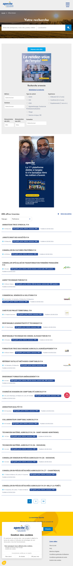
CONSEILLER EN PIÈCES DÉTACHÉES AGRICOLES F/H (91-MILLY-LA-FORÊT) (31, 486)
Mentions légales (54, 551)
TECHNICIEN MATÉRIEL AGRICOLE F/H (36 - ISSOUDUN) (23, 445)
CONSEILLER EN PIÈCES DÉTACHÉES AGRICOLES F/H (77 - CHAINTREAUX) (31, 471)
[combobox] (50, 28)
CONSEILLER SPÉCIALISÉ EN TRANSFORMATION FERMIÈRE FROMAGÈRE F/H (30, 264)
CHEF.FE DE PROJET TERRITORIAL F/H (17, 311)
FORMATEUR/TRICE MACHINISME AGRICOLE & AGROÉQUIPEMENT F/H (29, 349)
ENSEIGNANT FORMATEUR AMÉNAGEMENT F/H (20, 377)
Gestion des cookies (55, 560)
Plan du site (52, 545)
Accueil (3, 13)
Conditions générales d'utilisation (59, 554)
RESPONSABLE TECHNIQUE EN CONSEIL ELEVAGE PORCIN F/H (26, 336)
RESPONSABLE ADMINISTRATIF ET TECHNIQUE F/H (22, 323)
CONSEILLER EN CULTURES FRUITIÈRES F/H (19, 250)
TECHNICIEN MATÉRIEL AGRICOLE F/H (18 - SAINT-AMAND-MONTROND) (30, 432)
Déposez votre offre (36, 49)
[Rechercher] (68, 28)
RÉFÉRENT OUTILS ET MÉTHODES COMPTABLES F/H (22, 361)
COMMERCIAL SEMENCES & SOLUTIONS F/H (19, 295)
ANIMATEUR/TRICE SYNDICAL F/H (15, 225)
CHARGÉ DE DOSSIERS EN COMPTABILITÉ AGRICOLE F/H (24, 392)
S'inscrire (48, 529)
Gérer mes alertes (66, 214)
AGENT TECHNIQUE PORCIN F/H (14, 280)
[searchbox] (51, 28)
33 (43, 501)
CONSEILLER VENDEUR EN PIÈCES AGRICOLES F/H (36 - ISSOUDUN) (28, 458)
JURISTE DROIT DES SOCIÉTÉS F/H (15, 237)
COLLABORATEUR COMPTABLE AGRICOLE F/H (20, 420)
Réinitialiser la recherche (36, 90)
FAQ (50, 548)
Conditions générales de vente (58, 557)
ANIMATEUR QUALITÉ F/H (12, 407)
